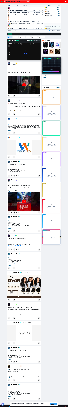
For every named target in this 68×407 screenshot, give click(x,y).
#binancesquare (10, 245)
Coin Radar (13, 118)
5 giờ (11, 255)
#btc (43, 83)
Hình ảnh (22, 37)
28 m (12, 64)
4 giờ (11, 236)
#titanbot (44, 77)
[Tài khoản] (66, 1)
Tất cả (10, 37)
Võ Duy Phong (50, 13)
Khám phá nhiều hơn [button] (14, 404)
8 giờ (11, 348)
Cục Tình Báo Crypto (15, 365)
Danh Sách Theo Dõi (37, 40)
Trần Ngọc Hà (50, 11)
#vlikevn (44, 78)
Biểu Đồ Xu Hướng (29, 40)
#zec (19, 245)
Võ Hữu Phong (50, 9)
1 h (11, 101)
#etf (21, 245)
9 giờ (11, 385)
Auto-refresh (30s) (53, 30)
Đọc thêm (9, 75)
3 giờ (11, 162)
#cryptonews (16, 245)
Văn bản (16, 37)
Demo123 (49, 28)
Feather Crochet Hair (15, 272)
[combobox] (17, 1)
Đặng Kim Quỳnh (50, 15)
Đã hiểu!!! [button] (52, 404)
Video (29, 37)
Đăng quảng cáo (58, 87)
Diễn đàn (14, 30)
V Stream (13, 63)
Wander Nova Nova (15, 137)
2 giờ (11, 138)
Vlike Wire (13, 235)
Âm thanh (35, 37)
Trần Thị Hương (50, 7)
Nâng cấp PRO (51, 71)
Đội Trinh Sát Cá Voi (15, 161)
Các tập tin (42, 37)
